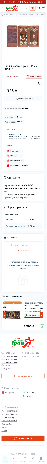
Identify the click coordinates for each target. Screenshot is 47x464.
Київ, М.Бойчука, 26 (31, 2)
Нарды (24, 15)
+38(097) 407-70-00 (9, 356)
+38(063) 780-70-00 (9, 362)
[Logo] (12, 8)
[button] (41, 315)
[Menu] (3, 8)
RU (32, 8)
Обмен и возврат (9, 417)
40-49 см (20, 122)
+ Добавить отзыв (23, 251)
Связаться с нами (9, 420)
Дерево (19, 117)
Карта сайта (7, 424)
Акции (4, 430)
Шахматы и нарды (12, 15)
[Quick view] (4, 307)
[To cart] (41, 326)
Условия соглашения (11, 410)
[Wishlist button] (39, 83)
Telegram (31, 392)
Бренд (4, 427)
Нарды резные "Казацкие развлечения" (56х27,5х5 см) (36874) (33, 305)
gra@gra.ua (6, 368)
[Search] (38, 8)
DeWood (24, 108)
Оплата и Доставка (10, 414)
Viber (29, 396)
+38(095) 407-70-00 (9, 359)
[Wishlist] (4, 311)
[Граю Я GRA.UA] (23, 342)
